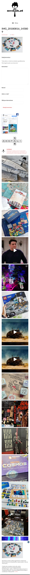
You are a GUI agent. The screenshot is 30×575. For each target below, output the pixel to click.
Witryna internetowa (7, 100)
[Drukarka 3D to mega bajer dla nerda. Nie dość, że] (15, 168)
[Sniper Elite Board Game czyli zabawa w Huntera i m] (15, 522)
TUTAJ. (16, 571)
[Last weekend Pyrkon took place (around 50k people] (15, 441)
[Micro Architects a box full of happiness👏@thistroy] (15, 223)
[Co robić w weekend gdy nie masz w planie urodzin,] (15, 196)
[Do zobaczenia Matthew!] (15, 250)
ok (28, 542)
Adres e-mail (5, 94)
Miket (13, 34)
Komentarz (5, 66)
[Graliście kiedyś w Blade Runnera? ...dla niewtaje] (15, 413)
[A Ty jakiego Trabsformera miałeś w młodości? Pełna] (15, 359)
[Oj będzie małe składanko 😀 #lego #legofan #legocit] (15, 305)
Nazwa (4, 87)
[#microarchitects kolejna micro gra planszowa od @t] (15, 495)
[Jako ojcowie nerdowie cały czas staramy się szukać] (15, 386)
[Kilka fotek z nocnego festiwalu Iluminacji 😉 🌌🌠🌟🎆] (15, 277)
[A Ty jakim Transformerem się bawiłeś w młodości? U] (15, 332)
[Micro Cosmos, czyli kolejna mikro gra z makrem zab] (15, 468)
